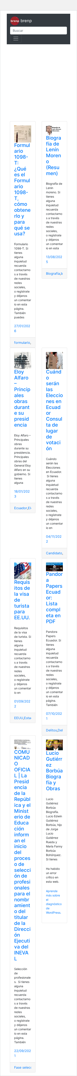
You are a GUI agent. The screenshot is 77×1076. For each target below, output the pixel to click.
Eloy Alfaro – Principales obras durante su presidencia (22, 398)
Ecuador (20, 508)
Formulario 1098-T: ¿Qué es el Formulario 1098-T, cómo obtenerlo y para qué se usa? (22, 189)
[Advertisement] (38, 82)
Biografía (53, 273)
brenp (25, 20)
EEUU (18, 718)
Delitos (51, 730)
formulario (22, 342)
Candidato (54, 553)
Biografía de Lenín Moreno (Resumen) (53, 155)
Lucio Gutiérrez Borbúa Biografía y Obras (54, 770)
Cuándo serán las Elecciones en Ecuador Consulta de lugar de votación (54, 410)
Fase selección (25, 1067)
